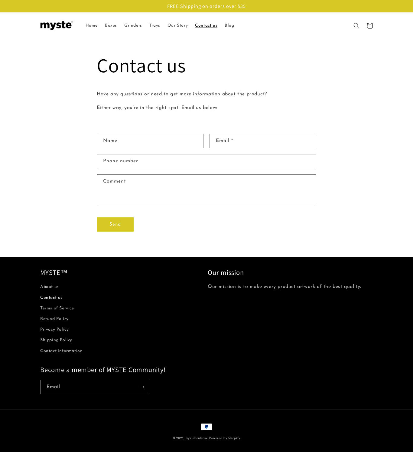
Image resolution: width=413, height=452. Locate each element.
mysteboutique (197, 438)
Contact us (51, 297)
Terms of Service (57, 308)
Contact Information (61, 351)
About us (49, 287)
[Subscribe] (142, 387)
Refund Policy (54, 319)
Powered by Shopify (224, 438)
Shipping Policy (56, 340)
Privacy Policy (54, 329)
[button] (356, 25)
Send (115, 224)
